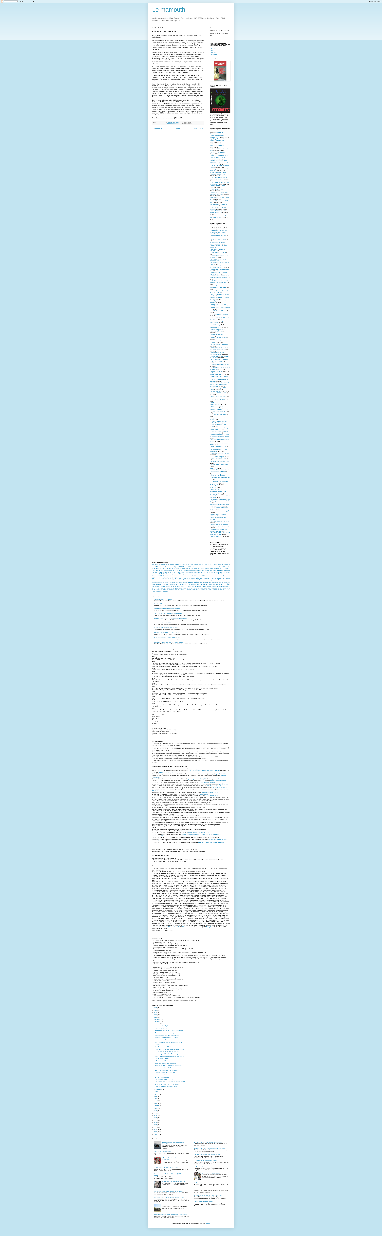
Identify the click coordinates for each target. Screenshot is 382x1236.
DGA (224, 568)
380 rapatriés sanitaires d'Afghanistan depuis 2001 (167, 637)
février (157, 1105)
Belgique (224, 567)
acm (212, 575)
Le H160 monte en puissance (218, 239)
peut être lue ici (220, 774)
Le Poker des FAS (215, 391)
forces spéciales (195, 582)
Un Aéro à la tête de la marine (218, 396)
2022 (155, 1012)
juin (156, 1096)
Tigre (187, 576)
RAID (204, 574)
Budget (154, 568)
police (173, 588)
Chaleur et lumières (199, 1183)
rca (198, 588)
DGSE (228, 568)
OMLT (176, 574)
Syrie (179, 576)
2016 (155, 1118)
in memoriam (164, 584)
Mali (160, 574)
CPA (173, 568)
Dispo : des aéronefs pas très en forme (165, 1063)
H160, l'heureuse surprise (217, 456)
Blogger (208, 1223)
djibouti (223, 580)
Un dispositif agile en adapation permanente (166, 628)
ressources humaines (224, 588)
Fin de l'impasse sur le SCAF (218, 252)
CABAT (159, 568)
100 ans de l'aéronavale (158, 564)
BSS (220, 567)
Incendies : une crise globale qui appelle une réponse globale (170, 618)
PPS (192, 574)
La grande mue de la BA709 (218, 235)
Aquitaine (201, 567)
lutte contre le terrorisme (204, 584)
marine (227, 584)
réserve (178, 589)
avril (156, 1101)
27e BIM (181, 564)
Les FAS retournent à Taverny (218, 311)
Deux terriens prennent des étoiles (164, 1047)
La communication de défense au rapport (166, 1070)
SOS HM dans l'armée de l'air (218, 458)
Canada (177, 568)
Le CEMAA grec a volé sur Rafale (164, 1079)
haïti (229, 582)
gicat (213, 582)
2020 (155, 1017)
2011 (155, 1129)
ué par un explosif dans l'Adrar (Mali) (196, 779)
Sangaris (169, 576)
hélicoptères (156, 584)
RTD (216, 574)
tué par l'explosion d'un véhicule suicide (199, 832)
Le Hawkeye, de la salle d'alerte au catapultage (166, 632)
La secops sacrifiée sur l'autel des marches (165, 623)
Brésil (228, 567)
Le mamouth (168, 9)
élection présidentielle (163, 591)
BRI (218, 567)
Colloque (197, 568)
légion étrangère (218, 584)
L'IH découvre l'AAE (160, 1061)
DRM (160, 570)
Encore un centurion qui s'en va (162, 1151)
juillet (157, 1094)
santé (193, 589)
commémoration (189, 580)
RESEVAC (212, 574)
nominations (198, 586)
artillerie (181, 578)
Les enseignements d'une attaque (163, 599)
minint (161, 586)
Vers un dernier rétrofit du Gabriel (219, 314)
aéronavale (199, 578)
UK (192, 576)
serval (198, 589)
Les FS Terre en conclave (162, 1077)
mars (156, 1103)
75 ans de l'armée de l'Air (219, 564)
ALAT (156, 567)
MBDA (154, 574)
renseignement (212, 588)
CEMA (163, 568)
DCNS (218, 568)
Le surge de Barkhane (216, 536)
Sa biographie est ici (198, 769)
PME (190, 574)
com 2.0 (172, 580)
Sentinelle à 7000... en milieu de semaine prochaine (169, 1030)
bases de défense (216, 578)
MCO (157, 574)
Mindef (164, 574)
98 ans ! (157, 1044)
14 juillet (171, 564)
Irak (221, 572)
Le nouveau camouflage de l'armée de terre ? (174, 1205)
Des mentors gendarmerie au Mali (219, 453)
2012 (155, 1127)
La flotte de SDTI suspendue (218, 399)
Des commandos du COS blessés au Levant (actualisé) (169, 1197)
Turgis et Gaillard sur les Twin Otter (219, 364)
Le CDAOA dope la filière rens (218, 414)
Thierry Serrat (209, 927)
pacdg (208, 586)
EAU (203, 570)
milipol (157, 586)
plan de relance (165, 588)
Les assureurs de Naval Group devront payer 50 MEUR (170, 1049)
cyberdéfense (214, 580)
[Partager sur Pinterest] (191, 123)
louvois (194, 584)
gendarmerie (207, 582)
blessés (154, 580)
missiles (165, 586)
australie (186, 578)
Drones (181, 570)
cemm (168, 580)
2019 (155, 1111)
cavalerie (159, 580)
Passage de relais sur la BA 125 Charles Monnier (167, 1167)
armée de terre (171, 578)
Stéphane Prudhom (187, 927)
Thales (184, 576)
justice (173, 584)
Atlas (205, 567)
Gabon (182, 572)
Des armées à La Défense (162, 1058)
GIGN (178, 572)
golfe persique (217, 582)
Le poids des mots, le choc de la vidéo (165, 1072)
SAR (158, 576)
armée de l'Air (158, 578)
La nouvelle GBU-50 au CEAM (218, 393)
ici (223, 860)
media (154, 586)
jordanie (170, 584)
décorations (155, 582)
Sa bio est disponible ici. (202, 794)
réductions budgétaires (169, 589)
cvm (209, 580)
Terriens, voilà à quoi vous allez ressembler (173, 1181)
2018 (155, 1113)
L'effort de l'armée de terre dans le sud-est (166, 1086)
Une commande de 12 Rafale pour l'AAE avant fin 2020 (170, 1082)
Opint (184, 574)
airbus (228, 576)
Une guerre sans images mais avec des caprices (167, 608)
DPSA (153, 570)
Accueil (178, 128)
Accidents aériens (168, 567)
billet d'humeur (226, 578)
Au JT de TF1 (214, 468)
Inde (207, 572)
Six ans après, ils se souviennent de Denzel (167, 1035)
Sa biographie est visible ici (166, 772)
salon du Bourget (186, 589)
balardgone (207, 578)
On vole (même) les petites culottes (203, 1201)
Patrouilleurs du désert (216, 334)
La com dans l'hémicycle (161, 1026)
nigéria (192, 586)
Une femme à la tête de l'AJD (163, 1068)
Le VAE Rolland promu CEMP (218, 446)
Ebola (211, 570)
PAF (187, 574)
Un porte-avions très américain (218, 337)
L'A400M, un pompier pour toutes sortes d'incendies (168, 613)
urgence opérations (218, 589)
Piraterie (200, 574)
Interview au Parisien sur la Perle (219, 464)
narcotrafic (185, 586)
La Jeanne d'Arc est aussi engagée (219, 511)
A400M (228, 564)
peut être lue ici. (219, 779)
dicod (219, 580)
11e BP (167, 564)
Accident (160, 567)
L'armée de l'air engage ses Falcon (219, 521)
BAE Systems (210, 567)
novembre (158, 1021)
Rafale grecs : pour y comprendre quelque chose (168, 1065)
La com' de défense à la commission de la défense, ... (169, 1056)
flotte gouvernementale (181, 582)
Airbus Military (188, 567)
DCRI (221, 568)
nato (189, 586)
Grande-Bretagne (189, 572)
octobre (157, 1024)
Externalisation (167, 572)
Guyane (196, 572)
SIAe (161, 576)
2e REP (186, 564)
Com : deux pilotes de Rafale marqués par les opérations (169, 1191)
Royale (154, 576)
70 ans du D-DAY (207, 564)
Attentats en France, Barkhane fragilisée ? (166, 1037)
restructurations (157, 589)
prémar (195, 588)
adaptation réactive (217, 575)
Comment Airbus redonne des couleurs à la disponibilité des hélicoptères (218, 232)
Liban (224, 572)
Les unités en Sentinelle (161, 1028)
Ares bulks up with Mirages (217, 185)
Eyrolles (213, 52)
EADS (199, 570)
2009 (155, 1134)
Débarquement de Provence (191, 570)
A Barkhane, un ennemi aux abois (219, 504)
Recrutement (226, 574)
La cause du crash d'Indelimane (219, 344)
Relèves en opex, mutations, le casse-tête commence (218, 492)
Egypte (214, 570)
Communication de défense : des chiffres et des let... (169, 1042)
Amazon (213, 48)
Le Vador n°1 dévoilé (216, 371)
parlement (222, 586)
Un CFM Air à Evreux (159, 604)
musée (180, 586)
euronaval (167, 582)
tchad (210, 589)
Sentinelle (175, 576)
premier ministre (188, 588)
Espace (219, 570)
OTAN (180, 574)
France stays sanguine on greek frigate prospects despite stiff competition (219, 157)
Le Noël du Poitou (215, 324)
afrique (224, 575)
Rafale (220, 574)
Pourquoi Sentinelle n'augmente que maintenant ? (168, 1033)
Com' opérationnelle (207, 568)
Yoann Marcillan (156, 927)
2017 (155, 1115)
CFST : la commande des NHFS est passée (167, 1084)
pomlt (181, 588)
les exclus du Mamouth (182, 584)
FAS (172, 572)
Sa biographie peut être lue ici (218, 780)
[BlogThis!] (185, 123)
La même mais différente (162, 1075)
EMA (207, 570)
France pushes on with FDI (217, 189)
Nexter (169, 574)
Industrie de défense (214, 572)
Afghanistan (179, 567)
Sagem (165, 576)
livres (190, 584)
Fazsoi (175, 572)
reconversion (203, 588)
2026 (155, 1008)
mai (156, 1098)
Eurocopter (227, 570)
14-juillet (176, 564)
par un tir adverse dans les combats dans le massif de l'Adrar (203, 770)
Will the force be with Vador (217, 152)
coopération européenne (201, 580)
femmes (172, 582)
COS (170, 568)
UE (190, 576)
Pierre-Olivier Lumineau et (171, 927)
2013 (155, 1125)
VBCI (203, 576)
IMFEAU (200, 572)
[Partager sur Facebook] (189, 123)
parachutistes (214, 586)
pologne (177, 588)
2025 (155, 1010)
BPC (215, 567)
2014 (155, 1122)
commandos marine (179, 580)
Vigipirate (207, 576)
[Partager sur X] (187, 123)
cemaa (164, 580)
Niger (172, 574)
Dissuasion (175, 570)
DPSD (157, 570)
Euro (222, 570)
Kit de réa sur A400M (216, 506)
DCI (215, 568)
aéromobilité (192, 578)
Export (160, 572)
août (156, 1091)
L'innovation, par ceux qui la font (202, 1189)
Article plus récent (157, 128)
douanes (228, 580)
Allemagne (196, 567)
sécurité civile (205, 589)
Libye (228, 572)
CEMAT (167, 568)
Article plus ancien (198, 128)
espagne (161, 582)
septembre (158, 1089)
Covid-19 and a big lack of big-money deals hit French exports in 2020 (219, 162)
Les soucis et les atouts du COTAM (219, 461)
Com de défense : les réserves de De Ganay (167, 1051)
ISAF (204, 572)
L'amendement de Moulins (162, 1040)
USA (195, 576)
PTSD (195, 574)
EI (205, 570)
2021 (155, 1015)
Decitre (213, 50)
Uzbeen (199, 576)
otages (204, 586)
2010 (155, 1132)
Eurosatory (155, 572)
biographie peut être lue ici (213, 785)
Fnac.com (214, 54)
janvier (157, 1108)
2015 (155, 1120)
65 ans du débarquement (195, 564)
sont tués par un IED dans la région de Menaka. (211, 842)
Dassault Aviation (167, 570)
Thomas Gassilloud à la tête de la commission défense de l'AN (170, 1214)
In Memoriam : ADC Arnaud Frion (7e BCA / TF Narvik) (168, 642)
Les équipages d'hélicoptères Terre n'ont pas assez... (169, 1054)
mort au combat (173, 586)
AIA (153, 567)
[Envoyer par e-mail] (183, 123)
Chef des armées (190, 568)
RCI (208, 574)
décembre (158, 1019)
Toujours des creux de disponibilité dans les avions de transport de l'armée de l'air (219, 384)
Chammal (182, 568)
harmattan (224, 582)
